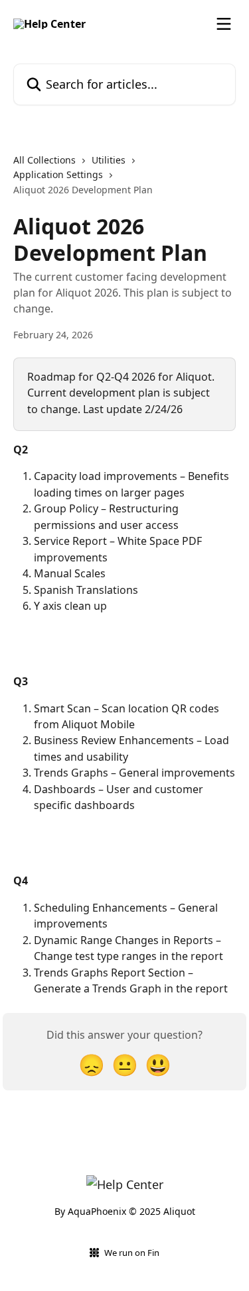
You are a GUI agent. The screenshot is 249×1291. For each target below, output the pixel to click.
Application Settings (58, 174)
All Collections (44, 160)
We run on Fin (131, 1253)
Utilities (108, 160)
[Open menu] (224, 24)
